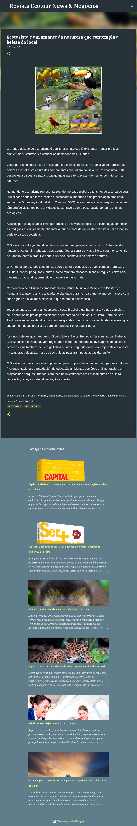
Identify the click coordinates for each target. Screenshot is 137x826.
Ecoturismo (14, 406)
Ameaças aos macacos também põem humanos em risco (58, 609)
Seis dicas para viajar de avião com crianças (52, 723)
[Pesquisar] (103, 6)
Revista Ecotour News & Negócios (53, 6)
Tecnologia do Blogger (70, 821)
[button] (9, 53)
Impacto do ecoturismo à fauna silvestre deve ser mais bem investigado (67, 666)
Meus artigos (32, 406)
